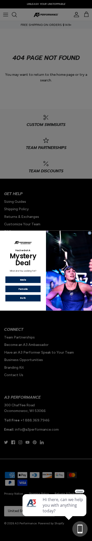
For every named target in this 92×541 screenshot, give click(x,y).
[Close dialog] (89, 232)
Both (23, 298)
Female (23, 288)
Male (23, 279)
